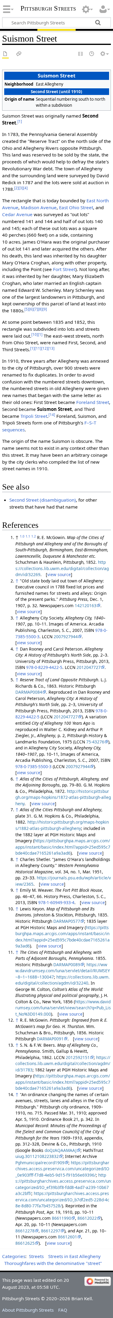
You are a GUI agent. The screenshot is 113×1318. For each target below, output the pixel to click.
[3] (21, 188)
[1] (19, 121)
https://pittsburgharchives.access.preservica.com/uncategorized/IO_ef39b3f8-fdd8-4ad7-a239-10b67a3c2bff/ (63, 1184)
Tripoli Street (33, 416)
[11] (38, 348)
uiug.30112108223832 (37, 1156)
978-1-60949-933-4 (56, 902)
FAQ (62, 1310)
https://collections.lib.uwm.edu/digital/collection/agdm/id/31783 (62, 1064)
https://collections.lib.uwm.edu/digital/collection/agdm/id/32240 (62, 980)
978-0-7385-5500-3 (33, 766)
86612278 (25, 1231)
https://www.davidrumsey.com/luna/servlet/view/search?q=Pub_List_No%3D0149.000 (63, 1008)
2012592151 (78, 1057)
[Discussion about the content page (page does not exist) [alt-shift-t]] (19, 54)
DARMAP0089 (66, 964)
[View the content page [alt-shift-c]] (5, 54)
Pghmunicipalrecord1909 (39, 1162)
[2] (16, 188)
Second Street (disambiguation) (42, 500)
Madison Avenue (39, 207)
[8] (40, 309)
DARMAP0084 (28, 692)
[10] (34, 334)
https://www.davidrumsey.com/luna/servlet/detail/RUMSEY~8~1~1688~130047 (62, 971)
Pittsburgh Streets (48, 8)
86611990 (61, 1218)
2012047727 (89, 667)
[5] (26, 309)
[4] (25, 188)
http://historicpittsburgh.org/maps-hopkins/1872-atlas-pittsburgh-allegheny (63, 797)
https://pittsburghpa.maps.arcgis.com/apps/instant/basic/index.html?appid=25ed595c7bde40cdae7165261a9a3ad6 (62, 847)
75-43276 (95, 742)
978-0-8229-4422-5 (44, 667)
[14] (52, 414)
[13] (51, 348)
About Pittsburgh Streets (28, 1310)
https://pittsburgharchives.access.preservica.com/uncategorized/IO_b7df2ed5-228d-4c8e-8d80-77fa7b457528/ (62, 1199)
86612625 (25, 1243)
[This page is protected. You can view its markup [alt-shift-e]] (80, 54)
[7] (35, 309)
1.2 (33, 536)
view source (59, 574)
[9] (44, 309)
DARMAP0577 (66, 921)
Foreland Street (92, 402)
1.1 (28, 536)
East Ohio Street (76, 207)
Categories (13, 1256)
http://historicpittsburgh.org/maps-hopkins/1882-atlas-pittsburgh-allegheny (62, 825)
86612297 (50, 1231)
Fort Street (64, 269)
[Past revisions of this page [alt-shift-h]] (92, 54)
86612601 (67, 1237)
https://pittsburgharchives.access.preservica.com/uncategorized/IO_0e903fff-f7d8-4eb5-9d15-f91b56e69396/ (62, 1169)
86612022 (87, 1218)
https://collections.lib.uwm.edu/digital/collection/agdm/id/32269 (62, 568)
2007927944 (66, 636)
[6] (31, 309)
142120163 (85, 605)
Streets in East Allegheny (74, 1256)
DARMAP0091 (50, 1039)
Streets (36, 1256)
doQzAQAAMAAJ (61, 1150)
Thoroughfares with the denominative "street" (53, 1263)
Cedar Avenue (17, 214)
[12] (44, 348)
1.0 (22, 536)
